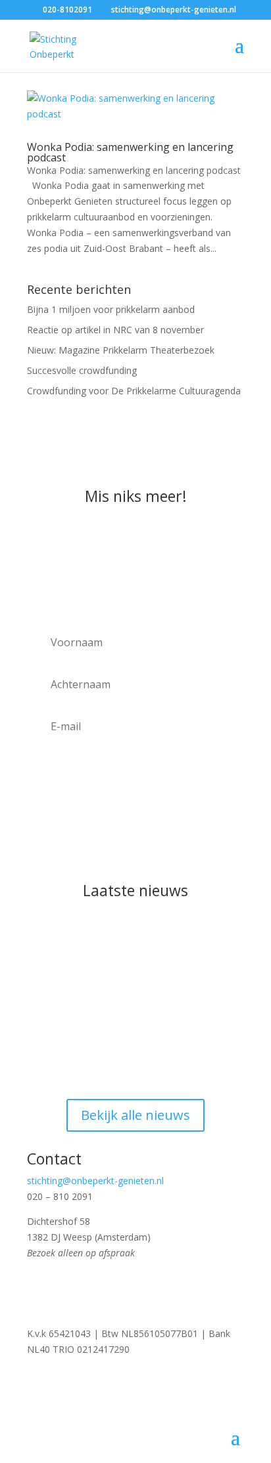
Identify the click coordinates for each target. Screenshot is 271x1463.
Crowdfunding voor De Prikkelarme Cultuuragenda (134, 390)
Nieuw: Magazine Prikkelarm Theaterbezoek (120, 350)
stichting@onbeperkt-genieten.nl (95, 1180)
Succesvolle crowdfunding (82, 370)
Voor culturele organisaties (116, 797)
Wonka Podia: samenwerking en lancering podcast (130, 152)
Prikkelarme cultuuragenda (115, 780)
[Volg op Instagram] (63, 1290)
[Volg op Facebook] (37, 1290)
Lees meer (63, 1050)
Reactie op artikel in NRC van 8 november (115, 329)
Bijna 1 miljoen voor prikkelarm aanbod (111, 309)
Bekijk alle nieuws (135, 1115)
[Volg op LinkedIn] (116, 1290)
